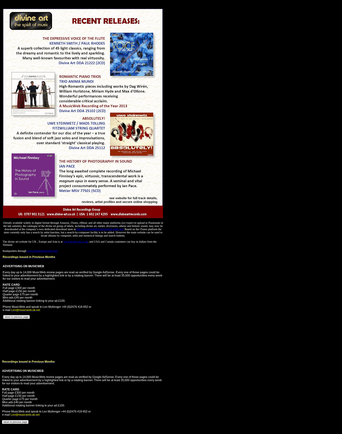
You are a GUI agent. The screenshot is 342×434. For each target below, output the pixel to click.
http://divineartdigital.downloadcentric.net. (100, 229)
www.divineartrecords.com (42, 250)
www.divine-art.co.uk (75, 241)
